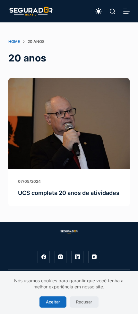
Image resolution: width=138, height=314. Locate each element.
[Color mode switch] (98, 11)
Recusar (84, 301)
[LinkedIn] (77, 257)
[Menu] (126, 11)
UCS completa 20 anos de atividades (68, 192)
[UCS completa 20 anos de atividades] (69, 123)
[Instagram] (61, 257)
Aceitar (53, 301)
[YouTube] (94, 257)
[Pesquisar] (112, 11)
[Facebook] (44, 257)
